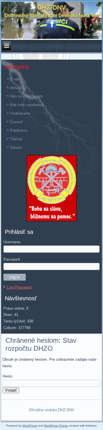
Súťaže (16, 147)
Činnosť (16, 122)
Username (11, 242)
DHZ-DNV (51, 7)
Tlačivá (16, 139)
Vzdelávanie (20, 113)
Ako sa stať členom (26, 96)
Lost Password (19, 287)
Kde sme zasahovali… (28, 105)
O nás (15, 79)
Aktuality (17, 88)
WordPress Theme (56, 425)
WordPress (30, 425)
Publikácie (18, 130)
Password (11, 259)
